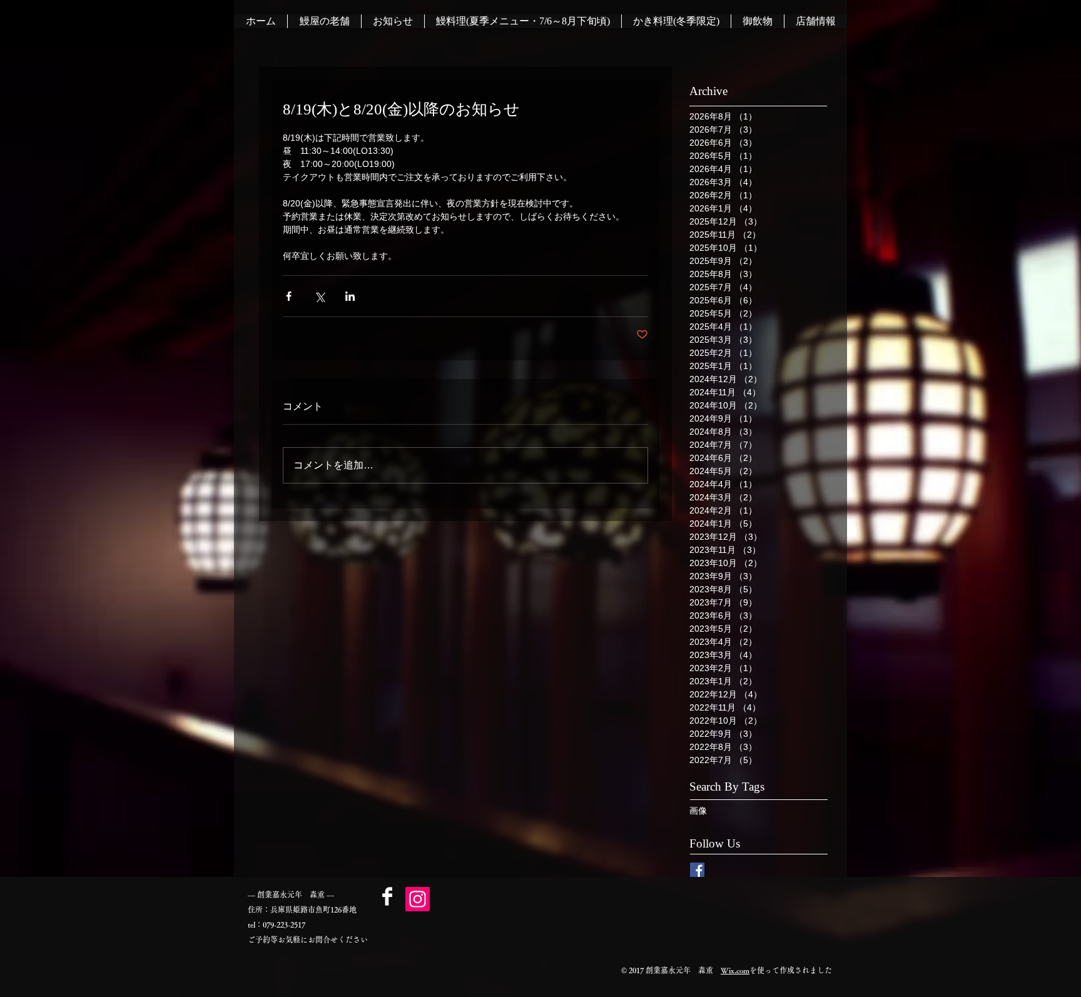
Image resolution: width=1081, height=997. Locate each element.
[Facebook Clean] (387, 896)
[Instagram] (417, 899)
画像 (698, 811)
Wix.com (735, 970)
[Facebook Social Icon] (697, 870)
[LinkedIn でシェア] (350, 296)
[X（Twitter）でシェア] (319, 296)
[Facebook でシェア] (289, 296)
